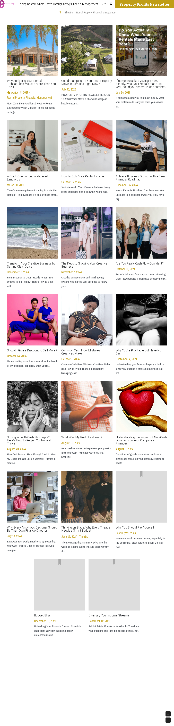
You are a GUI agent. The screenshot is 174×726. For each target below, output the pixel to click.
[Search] (111, 4)
